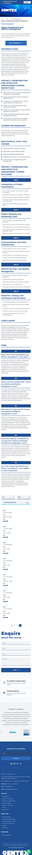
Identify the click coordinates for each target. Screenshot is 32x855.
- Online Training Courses (7, 823)
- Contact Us (4, 809)
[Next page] (20, 625)
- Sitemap (3, 825)
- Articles (3, 807)
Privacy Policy (14, 845)
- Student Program (6, 803)
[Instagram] (14, 764)
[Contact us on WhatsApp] (28, 851)
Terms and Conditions (23, 845)
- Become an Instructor (7, 798)
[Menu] (29, 8)
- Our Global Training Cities (8, 819)
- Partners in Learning (7, 805)
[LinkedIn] (11, 764)
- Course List (4, 827)
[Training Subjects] (6, 19)
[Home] (2, 19)
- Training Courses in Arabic (8, 821)
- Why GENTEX (5, 796)
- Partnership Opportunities (8, 801)
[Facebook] (21, 764)
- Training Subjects (6, 817)
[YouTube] (17, 764)
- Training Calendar (6, 835)
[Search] (25, 8)
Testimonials (7, 845)
